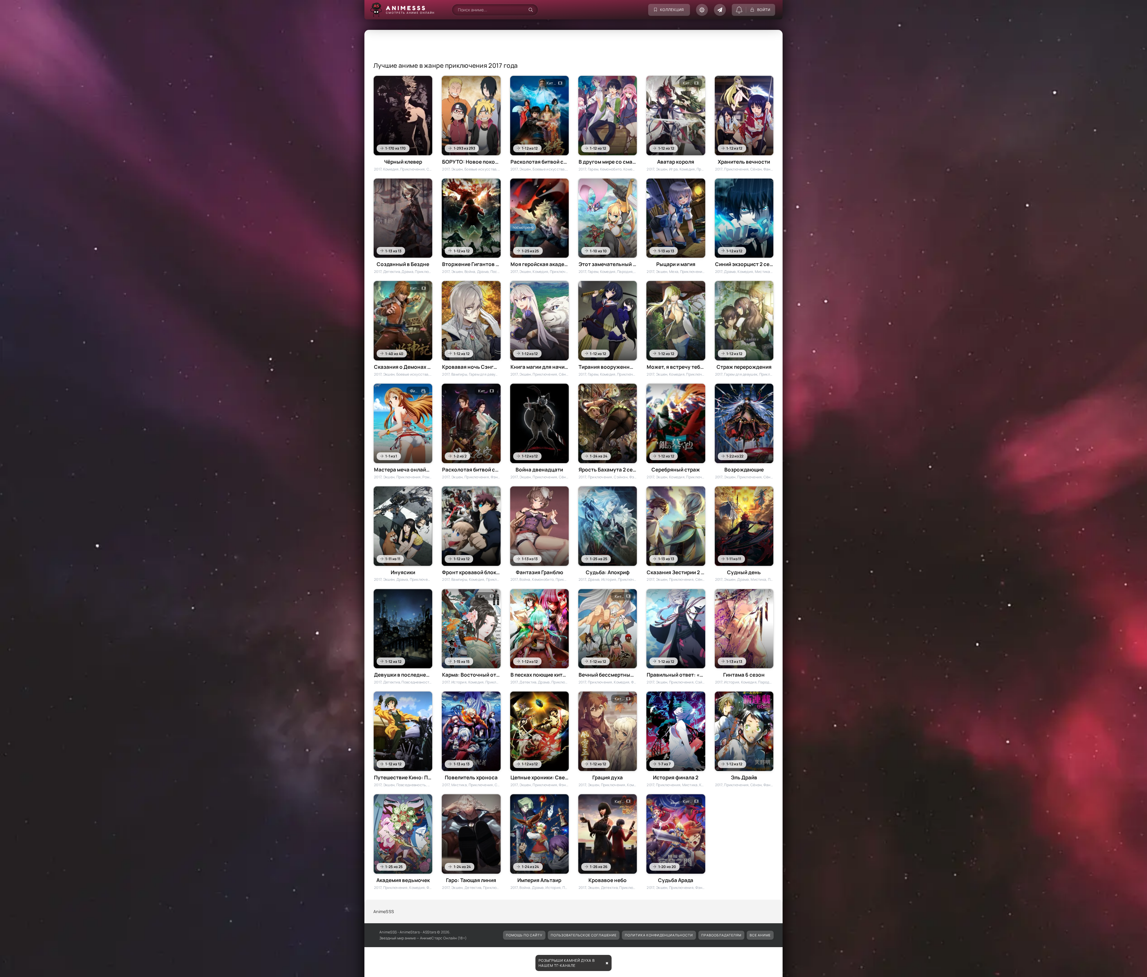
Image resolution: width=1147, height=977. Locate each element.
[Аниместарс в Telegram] (720, 10)
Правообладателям (721, 935)
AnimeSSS (383, 911)
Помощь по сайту (524, 935)
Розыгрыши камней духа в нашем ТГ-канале (567, 963)
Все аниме (760, 935)
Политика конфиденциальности (659, 935)
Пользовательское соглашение (584, 935)
